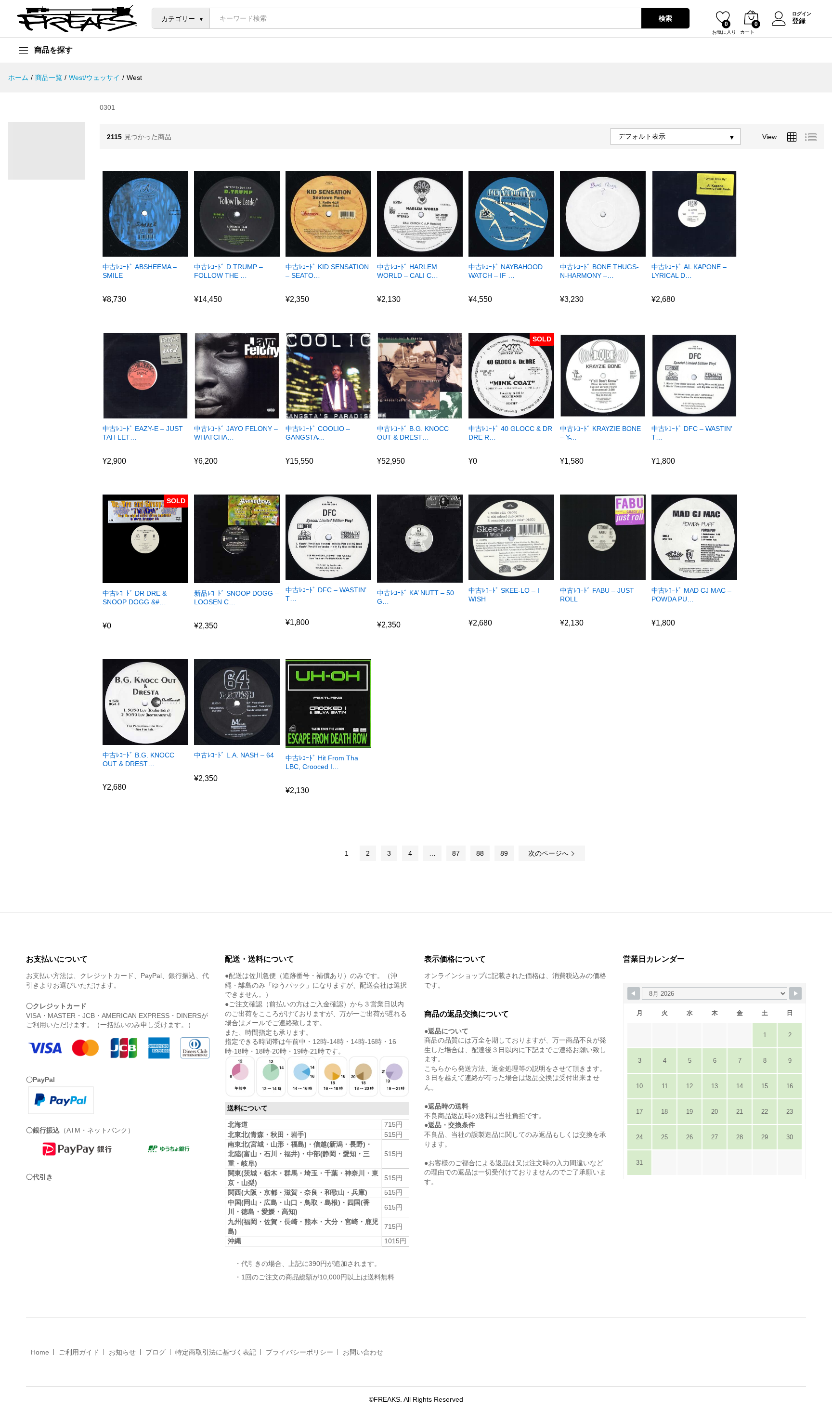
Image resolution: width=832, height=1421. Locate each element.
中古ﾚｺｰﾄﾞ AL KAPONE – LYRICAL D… (689, 271)
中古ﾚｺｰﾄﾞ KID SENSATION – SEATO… (327, 271)
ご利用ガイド (79, 1352)
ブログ (155, 1352)
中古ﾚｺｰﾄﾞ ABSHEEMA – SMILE (140, 271)
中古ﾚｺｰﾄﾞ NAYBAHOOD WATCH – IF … (505, 271)
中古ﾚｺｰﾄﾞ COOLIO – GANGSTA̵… (318, 433)
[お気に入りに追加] (155, 251)
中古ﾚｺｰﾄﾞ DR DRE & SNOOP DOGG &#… (135, 597)
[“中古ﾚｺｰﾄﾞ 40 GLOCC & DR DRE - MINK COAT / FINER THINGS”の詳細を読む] (499, 412)
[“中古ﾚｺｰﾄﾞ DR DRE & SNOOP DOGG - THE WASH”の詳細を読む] (133, 577)
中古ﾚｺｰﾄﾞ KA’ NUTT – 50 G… (415, 597)
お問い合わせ (363, 1352)
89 (504, 853)
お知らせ (122, 1352)
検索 (665, 18)
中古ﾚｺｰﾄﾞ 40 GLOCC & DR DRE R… (510, 433)
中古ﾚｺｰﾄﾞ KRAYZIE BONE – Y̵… (600, 433)
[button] (133, 251)
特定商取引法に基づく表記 (215, 1352)
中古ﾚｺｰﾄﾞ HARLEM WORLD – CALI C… (407, 271)
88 (480, 853)
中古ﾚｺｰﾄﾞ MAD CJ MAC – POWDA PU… (691, 595)
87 (456, 853)
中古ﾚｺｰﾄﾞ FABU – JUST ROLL (597, 595)
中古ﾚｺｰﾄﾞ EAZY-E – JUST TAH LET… (143, 433)
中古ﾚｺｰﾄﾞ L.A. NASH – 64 (234, 755)
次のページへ (549, 853)
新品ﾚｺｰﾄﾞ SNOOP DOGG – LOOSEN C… (236, 597)
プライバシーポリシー (299, 1352)
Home (40, 1352)
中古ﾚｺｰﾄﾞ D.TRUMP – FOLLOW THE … (228, 271)
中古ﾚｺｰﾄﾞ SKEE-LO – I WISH (503, 595)
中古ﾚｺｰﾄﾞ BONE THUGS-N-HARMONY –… (599, 271)
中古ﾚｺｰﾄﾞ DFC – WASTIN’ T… (691, 433)
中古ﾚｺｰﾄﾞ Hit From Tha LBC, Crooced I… (322, 762)
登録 (799, 21)
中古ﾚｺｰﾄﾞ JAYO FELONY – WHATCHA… (236, 433)
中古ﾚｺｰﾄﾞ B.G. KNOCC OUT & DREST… (413, 433)
